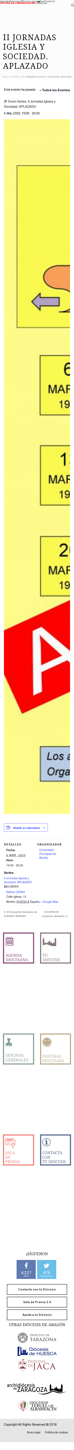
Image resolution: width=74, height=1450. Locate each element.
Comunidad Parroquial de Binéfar (47, 854)
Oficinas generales (32, 1)
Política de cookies (56, 1432)
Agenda (5, 1)
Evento (16, 77)
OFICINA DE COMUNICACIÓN (17, 3)
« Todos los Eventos (54, 90)
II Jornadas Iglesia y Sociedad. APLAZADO (18, 880)
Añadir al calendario (26, 828)
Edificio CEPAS (15, 892)
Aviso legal (33, 1432)
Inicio (5, 77)
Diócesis (15, 1)
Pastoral (49, 1)
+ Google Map (49, 902)
